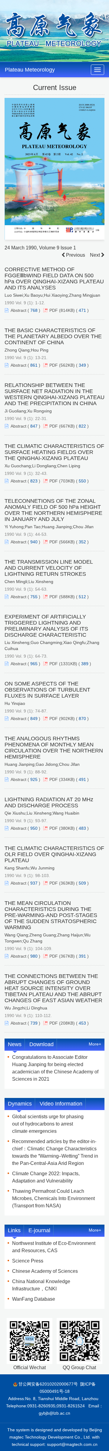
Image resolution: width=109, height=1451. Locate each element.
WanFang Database (33, 1299)
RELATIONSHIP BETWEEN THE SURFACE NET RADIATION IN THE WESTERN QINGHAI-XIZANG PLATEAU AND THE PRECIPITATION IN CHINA (54, 394)
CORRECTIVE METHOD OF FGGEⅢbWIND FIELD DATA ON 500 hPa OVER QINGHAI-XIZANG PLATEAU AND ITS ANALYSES (54, 278)
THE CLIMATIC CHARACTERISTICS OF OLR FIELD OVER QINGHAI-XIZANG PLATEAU (54, 854)
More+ (95, 1044)
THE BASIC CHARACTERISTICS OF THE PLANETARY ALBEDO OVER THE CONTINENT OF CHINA (53, 336)
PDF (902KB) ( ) (69, 718)
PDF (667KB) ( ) (69, 426)
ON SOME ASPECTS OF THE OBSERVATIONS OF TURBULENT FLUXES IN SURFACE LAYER (47, 690)
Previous (75, 255)
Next (95, 255)
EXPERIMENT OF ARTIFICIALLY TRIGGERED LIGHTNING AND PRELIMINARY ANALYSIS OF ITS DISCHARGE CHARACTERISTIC (46, 626)
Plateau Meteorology (30, 70)
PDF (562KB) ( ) (69, 365)
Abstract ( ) (25, 310)
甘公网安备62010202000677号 (48, 1384)
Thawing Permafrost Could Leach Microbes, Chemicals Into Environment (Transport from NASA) (53, 1198)
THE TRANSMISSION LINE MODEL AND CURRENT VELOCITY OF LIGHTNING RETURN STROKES (49, 568)
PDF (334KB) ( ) (69, 779)
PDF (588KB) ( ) (69, 596)
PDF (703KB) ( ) (69, 481)
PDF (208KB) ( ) (69, 1023)
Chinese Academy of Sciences (45, 1271)
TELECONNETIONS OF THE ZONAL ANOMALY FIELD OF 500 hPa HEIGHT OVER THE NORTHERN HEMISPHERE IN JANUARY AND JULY (53, 510)
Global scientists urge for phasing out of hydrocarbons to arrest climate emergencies (48, 1124)
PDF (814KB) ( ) (69, 310)
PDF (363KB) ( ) (69, 883)
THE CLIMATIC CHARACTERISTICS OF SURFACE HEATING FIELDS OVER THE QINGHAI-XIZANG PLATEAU (54, 452)
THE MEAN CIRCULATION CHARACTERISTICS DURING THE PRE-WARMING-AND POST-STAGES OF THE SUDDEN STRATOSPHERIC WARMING (51, 915)
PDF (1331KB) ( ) (70, 663)
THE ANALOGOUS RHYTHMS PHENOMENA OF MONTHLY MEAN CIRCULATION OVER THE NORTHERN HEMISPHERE (54, 748)
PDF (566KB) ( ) (69, 541)
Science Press (27, 1260)
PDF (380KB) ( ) (69, 828)
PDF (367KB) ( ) (69, 956)
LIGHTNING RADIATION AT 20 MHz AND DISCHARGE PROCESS (49, 802)
